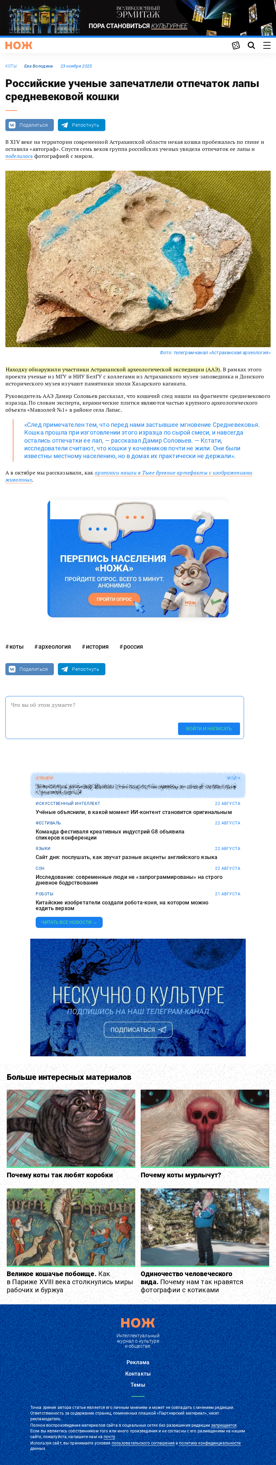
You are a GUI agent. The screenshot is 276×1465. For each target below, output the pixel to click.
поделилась (19, 156)
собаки (44, 778)
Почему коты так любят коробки (60, 1175)
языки (43, 848)
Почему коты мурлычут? (181, 1175)
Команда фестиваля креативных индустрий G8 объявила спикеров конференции (110, 835)
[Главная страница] (18, 45)
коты (11, 66)
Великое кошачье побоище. (70, 1282)
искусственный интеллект (68, 803)
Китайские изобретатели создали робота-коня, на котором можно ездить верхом (122, 905)
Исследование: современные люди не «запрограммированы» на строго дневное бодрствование (129, 880)
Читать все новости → (69, 922)
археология (54, 646)
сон (40, 868)
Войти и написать (209, 728)
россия (133, 646)
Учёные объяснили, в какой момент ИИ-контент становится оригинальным (134, 812)
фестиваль (48, 823)
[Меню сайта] (267, 45)
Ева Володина (38, 66)
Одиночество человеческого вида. (192, 1282)
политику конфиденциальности (210, 1443)
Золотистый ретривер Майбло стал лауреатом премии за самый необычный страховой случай (136, 790)
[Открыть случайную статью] (236, 45)
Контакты (138, 1374)
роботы (44, 894)
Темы (138, 1385)
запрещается (224, 1425)
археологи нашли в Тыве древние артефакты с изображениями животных (128, 476)
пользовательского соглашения (143, 1443)
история (97, 646)
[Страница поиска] (251, 45)
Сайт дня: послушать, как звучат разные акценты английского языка (126, 857)
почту (109, 1436)
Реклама (138, 1362)
